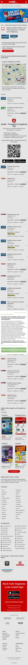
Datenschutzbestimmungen (20, 312)
